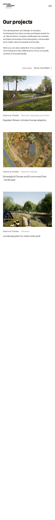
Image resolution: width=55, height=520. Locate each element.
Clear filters (27, 68)
